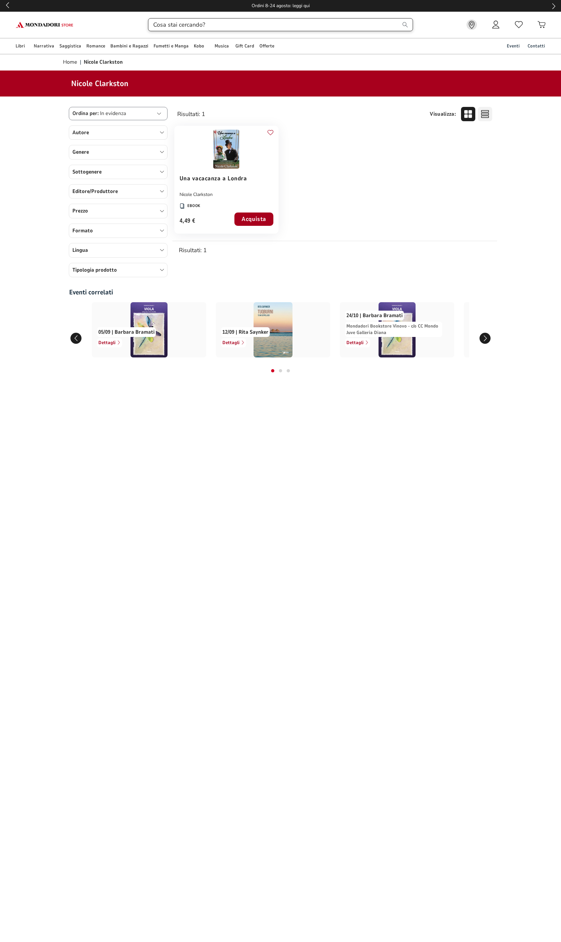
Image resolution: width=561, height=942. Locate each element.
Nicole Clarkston (196, 194)
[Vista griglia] (468, 114)
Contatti (536, 46)
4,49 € (187, 221)
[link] (472, 24)
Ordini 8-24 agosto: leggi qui (281, 6)
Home (71, 62)
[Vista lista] (485, 114)
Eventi (513, 46)
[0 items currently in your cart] (541, 25)
